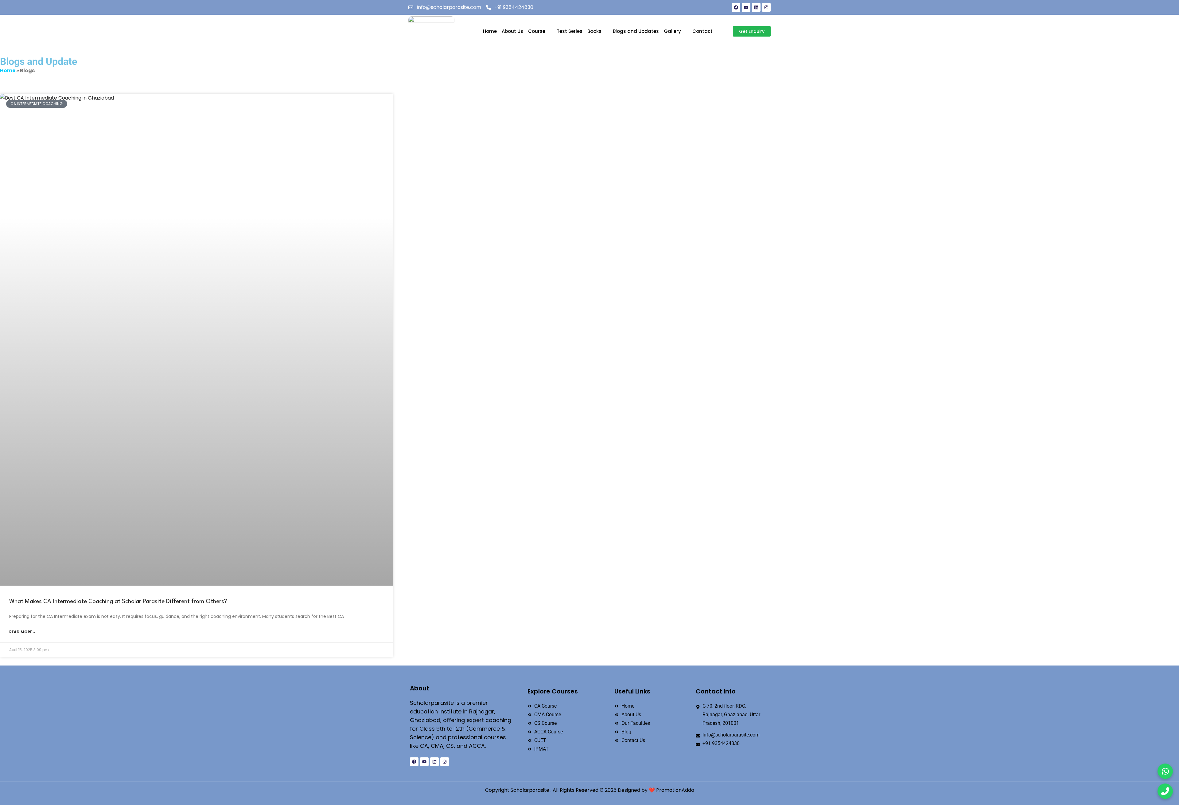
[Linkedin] (756, 7)
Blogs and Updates (636, 31)
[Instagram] (766, 7)
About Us (512, 31)
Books (594, 31)
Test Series (569, 31)
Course (536, 31)
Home (490, 31)
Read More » (22, 631)
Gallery (672, 31)
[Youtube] (746, 7)
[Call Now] (1165, 791)
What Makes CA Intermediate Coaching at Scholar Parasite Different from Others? (118, 602)
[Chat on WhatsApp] (1165, 771)
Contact (702, 31)
